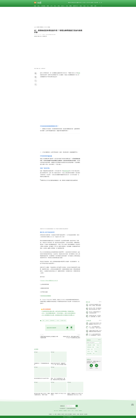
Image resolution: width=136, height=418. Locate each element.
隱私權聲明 (70, 414)
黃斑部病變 (89, 353)
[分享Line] (35, 77)
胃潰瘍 (96, 351)
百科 (51, 6)
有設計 (84, 2)
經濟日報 (75, 2)
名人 (88, 6)
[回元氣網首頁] (38, 2)
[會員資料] (99, 2)
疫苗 (79, 73)
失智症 (97, 347)
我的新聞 (96, 2)
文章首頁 (76, 410)
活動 (95, 6)
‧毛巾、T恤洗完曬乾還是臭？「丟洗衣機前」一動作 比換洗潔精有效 (58, 313)
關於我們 (81, 414)
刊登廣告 (50, 414)
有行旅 (88, 2)
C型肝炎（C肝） (90, 351)
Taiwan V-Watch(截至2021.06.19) (49, 280)
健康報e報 (62, 405)
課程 (59, 6)
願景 (92, 2)
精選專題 (65, 410)
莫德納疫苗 (66, 171)
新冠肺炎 (41, 27)
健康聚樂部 (61, 410)
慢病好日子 (75, 6)
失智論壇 (43, 6)
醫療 (48, 6)
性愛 (84, 6)
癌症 (81, 6)
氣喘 (94, 353)
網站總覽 (85, 414)
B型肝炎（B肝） (90, 349)
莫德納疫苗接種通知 (46, 296)
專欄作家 (80, 410)
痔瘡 (98, 345)
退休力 (62, 6)
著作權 (66, 414)
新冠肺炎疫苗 (63, 320)
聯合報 (70, 2)
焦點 (35, 6)
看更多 (100, 301)
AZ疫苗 (57, 320)
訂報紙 (78, 414)
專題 (92, 6)
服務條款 (63, 414)
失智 (67, 6)
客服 (55, 414)
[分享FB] (35, 73)
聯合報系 (74, 414)
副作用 (50, 156)
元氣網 (37, 27)
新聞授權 (58, 414)
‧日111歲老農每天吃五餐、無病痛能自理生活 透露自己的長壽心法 (57, 315)
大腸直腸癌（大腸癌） (91, 345)
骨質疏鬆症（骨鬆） (91, 347)
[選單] (101, 2)
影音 (55, 6)
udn (35, 27)
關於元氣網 (56, 410)
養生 (39, 6)
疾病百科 (69, 410)
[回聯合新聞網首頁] (35, 3)
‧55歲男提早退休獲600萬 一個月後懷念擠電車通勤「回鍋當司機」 (58, 311)
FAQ (53, 414)
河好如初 (80, 2)
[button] (101, 5)
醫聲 (71, 6)
